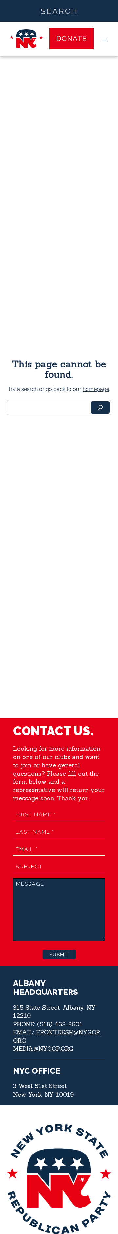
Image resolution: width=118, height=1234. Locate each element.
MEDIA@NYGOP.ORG (43, 1048)
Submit (59, 954)
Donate (71, 39)
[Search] (100, 407)
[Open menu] (104, 39)
